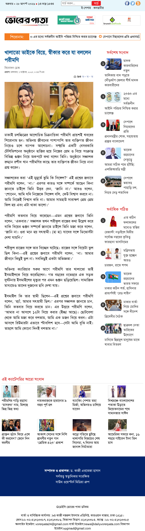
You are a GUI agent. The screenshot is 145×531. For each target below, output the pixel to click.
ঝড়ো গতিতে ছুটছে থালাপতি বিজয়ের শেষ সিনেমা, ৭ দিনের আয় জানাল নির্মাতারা (86, 440)
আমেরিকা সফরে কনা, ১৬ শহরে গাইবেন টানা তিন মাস (124, 438)
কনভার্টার (98, 8)
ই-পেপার (86, 8)
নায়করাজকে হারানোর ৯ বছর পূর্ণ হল (51, 402)
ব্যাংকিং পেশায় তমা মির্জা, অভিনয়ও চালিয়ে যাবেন (86, 404)
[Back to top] (6, 523)
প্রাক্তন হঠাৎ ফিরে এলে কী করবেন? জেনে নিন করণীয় (16, 438)
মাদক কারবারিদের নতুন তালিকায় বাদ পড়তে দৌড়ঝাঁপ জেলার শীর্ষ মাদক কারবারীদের (121, 72)
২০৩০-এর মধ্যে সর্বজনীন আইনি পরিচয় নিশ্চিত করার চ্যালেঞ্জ (53, 37)
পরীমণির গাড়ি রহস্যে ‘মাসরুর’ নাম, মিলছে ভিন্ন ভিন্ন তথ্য (15, 404)
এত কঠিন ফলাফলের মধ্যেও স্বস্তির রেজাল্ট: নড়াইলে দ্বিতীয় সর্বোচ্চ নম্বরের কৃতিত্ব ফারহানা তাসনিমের (122, 229)
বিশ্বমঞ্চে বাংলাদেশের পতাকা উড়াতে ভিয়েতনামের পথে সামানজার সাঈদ (121, 406)
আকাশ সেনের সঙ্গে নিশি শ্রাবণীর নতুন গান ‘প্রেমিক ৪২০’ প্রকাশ (52, 438)
